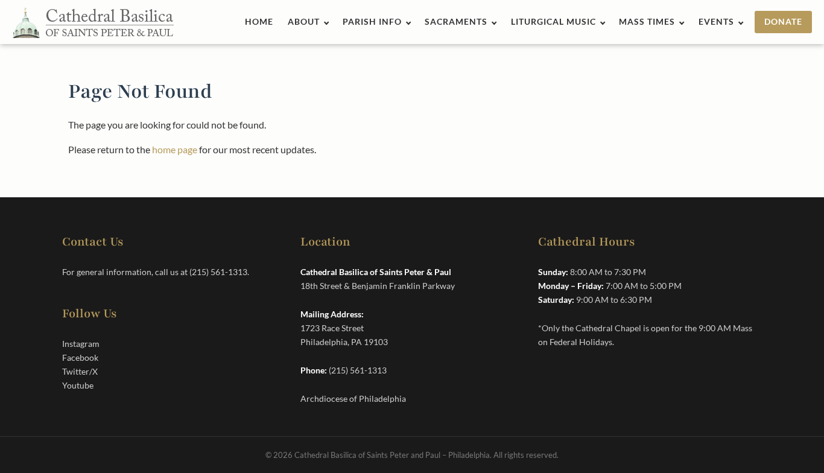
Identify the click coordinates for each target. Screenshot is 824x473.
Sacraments (456, 22)
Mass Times (647, 22)
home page (174, 149)
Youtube (77, 385)
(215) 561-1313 (218, 272)
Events (716, 22)
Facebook (80, 357)
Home (259, 22)
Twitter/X (80, 371)
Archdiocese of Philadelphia (353, 398)
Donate (783, 22)
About (304, 22)
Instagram (81, 343)
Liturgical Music (553, 22)
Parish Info (372, 22)
